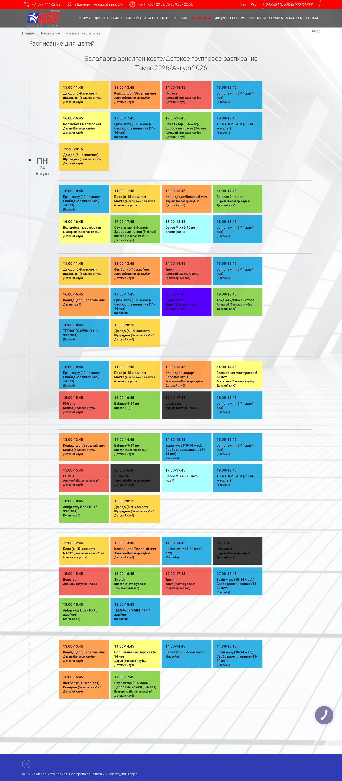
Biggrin (132, 774)
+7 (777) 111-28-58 (46, 4)
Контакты (257, 18)
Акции (220, 18)
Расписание (201, 18)
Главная (28, 33)
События (237, 18)
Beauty (117, 18)
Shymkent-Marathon (285, 18)
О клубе (85, 18)
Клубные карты (157, 18)
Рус (253, 4)
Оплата (312, 18)
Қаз (243, 4)
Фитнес (101, 18)
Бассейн (133, 18)
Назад (315, 31)
